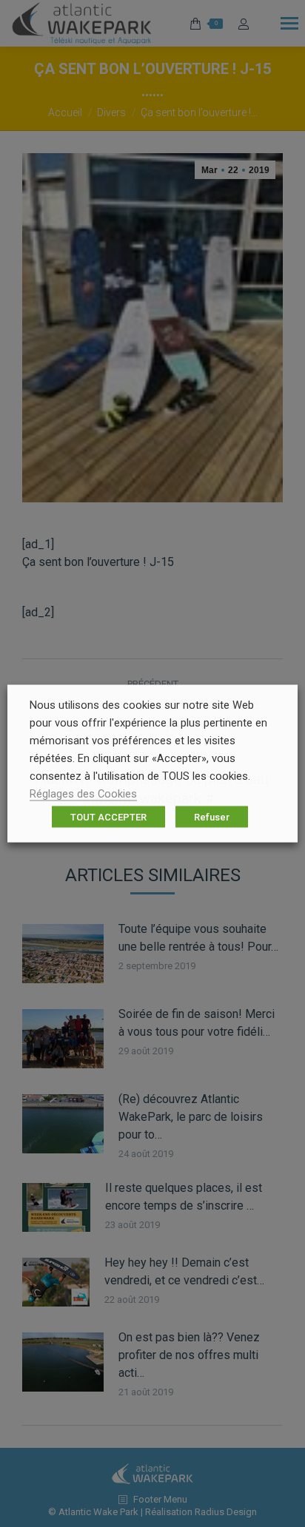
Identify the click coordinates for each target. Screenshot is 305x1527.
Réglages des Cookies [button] (83, 793)
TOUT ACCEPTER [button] (108, 817)
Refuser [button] (211, 817)
